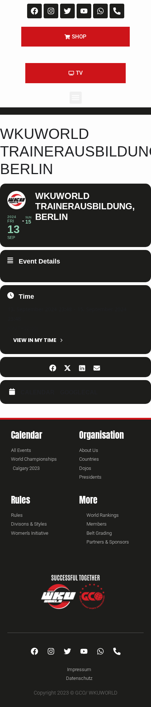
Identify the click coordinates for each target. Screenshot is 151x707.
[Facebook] (34, 11)
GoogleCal (79, 392)
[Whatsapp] (100, 11)
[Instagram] (51, 11)
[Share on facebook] (52, 367)
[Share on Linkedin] (82, 367)
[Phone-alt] (117, 11)
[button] (76, 98)
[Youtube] (84, 11)
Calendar (38, 392)
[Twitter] (67, 11)
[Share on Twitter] (67, 367)
